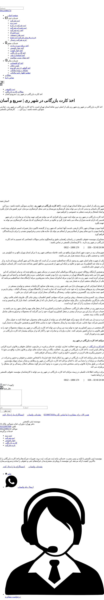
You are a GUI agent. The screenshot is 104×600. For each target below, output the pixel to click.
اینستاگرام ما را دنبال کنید (13, 415)
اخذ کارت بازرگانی (96, 346)
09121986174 (5, 11)
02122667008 (5, 426)
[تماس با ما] (1, 469)
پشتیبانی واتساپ (34, 415)
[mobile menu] (2, 82)
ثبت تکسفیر (10, 89)
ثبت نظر (7, 411)
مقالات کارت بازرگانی (14, 92)
